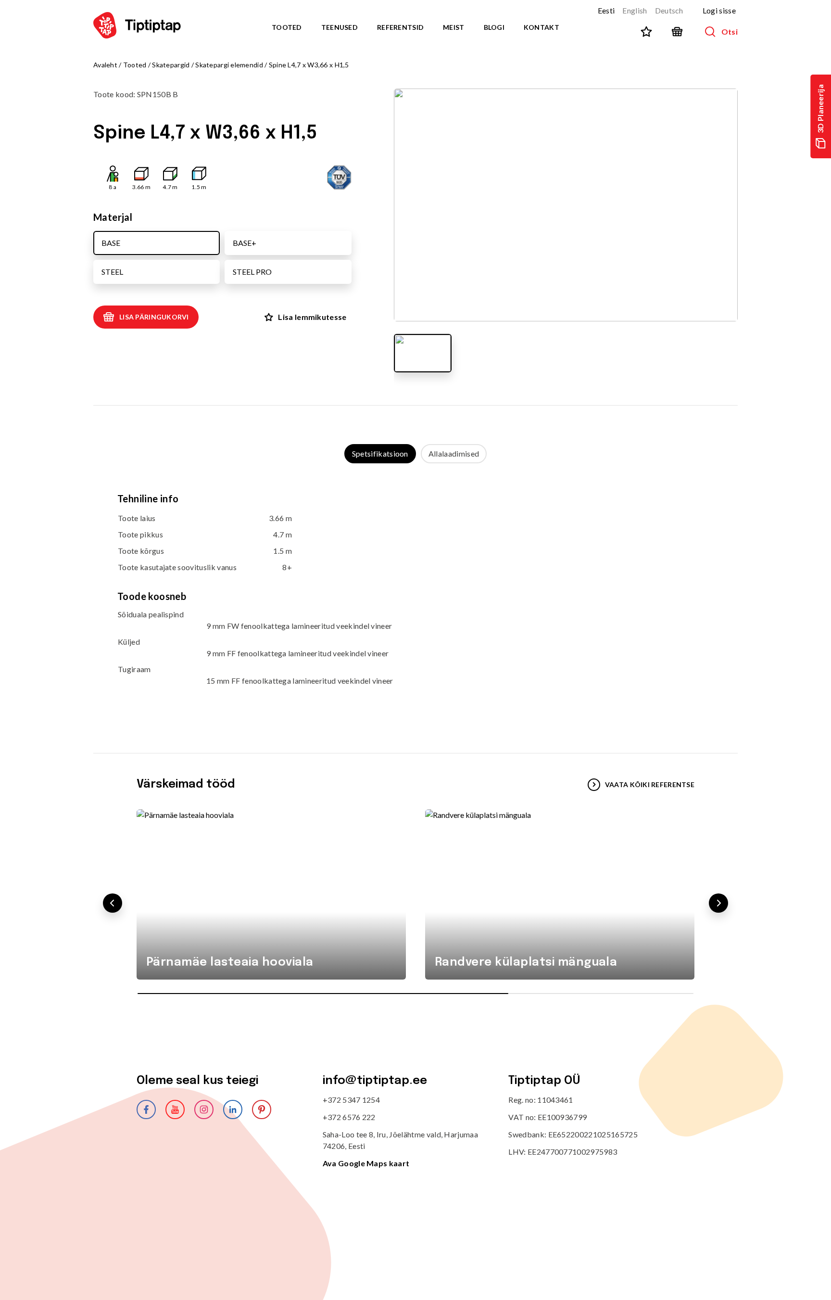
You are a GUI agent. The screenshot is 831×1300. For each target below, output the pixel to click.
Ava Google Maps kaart (366, 1163)
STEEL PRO (252, 271)
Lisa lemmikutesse (312, 316)
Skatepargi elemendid (229, 65)
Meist (453, 27)
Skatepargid (170, 65)
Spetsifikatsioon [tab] (380, 453)
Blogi (494, 27)
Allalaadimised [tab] (453, 453)
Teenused (339, 27)
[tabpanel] (415, 598)
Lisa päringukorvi (154, 317)
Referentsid (400, 27)
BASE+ (244, 242)
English (634, 10)
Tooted (287, 27)
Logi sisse (719, 10)
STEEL (112, 271)
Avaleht (105, 65)
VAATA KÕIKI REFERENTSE (649, 784)
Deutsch (669, 10)
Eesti (606, 10)
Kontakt (541, 27)
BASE (110, 242)
